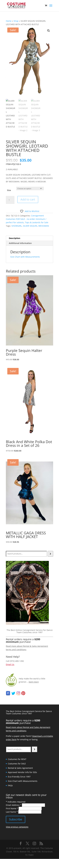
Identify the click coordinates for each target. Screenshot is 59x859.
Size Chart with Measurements (25, 256)
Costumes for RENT (17, 759)
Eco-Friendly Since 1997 (19, 776)
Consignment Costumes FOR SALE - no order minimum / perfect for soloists (26, 219)
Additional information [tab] (20, 243)
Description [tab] (14, 238)
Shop (16, 21)
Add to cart (27, 199)
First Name (12, 808)
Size (9, 190)
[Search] (50, 554)
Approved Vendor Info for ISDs (22, 772)
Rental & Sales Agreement (20, 768)
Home (8, 21)
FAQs (10, 785)
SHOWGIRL (16, 225)
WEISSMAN (43, 225)
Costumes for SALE (17, 763)
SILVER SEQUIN (30, 225)
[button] (48, 30)
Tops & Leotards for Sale (36, 222)
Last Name (12, 811)
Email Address (13, 805)
